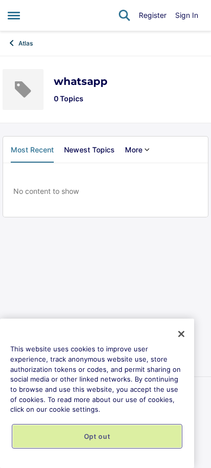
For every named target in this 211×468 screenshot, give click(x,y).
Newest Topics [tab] (89, 149)
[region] (97, 393)
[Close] (181, 334)
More (133, 149)
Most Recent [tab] (32, 149)
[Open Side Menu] (14, 15)
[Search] (124, 15)
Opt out (97, 436)
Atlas (25, 43)
